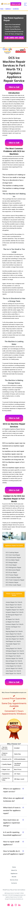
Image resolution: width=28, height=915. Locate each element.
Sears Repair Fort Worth (13, 634)
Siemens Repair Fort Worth (14, 658)
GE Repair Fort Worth (12, 619)
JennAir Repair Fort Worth (14, 668)
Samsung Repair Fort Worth (15, 636)
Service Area (14, 880)
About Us (14, 870)
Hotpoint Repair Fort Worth (14, 612)
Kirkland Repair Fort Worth (14, 663)
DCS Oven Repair (11, 565)
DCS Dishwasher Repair (13, 557)
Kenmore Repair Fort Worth (14, 624)
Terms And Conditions (19, 890)
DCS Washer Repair (12, 582)
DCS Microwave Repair (13, 570)
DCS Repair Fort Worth (13, 656)
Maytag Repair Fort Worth (14, 631)
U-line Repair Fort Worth (13, 666)
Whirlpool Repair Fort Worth (15, 651)
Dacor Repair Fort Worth (14, 607)
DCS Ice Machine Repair (13, 577)
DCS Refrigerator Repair (13, 567)
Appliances (8, 8)
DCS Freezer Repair (12, 575)
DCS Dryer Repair (11, 572)
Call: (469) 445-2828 (14, 38)
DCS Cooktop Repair (12, 552)
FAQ (4, 890)
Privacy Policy (9, 890)
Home (1, 8)
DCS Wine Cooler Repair (13, 585)
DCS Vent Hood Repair (13, 555)
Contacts (14, 883)
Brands (14, 876)
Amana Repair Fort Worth (14, 602)
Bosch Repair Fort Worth (14, 605)
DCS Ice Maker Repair (12, 560)
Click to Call (16, 4)
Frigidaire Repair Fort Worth (15, 610)
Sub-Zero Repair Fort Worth (15, 639)
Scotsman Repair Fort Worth (15, 653)
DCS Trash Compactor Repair (15, 580)
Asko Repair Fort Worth (13, 671)
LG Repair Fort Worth (12, 622)
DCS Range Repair (11, 562)
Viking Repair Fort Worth (14, 648)
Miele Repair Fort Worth (13, 673)
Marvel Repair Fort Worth (14, 661)
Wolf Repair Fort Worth (13, 641)
